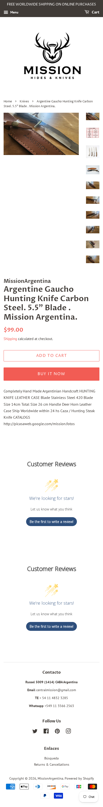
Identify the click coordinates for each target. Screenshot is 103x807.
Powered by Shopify (79, 778)
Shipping (10, 338)
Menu (13, 12)
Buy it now (51, 374)
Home (8, 101)
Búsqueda (51, 758)
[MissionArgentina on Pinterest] (57, 732)
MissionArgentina (50, 778)
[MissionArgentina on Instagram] (68, 732)
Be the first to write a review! (51, 521)
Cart (95, 12)
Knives (24, 101)
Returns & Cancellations (51, 764)
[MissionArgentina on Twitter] (35, 732)
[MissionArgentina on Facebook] (46, 732)
